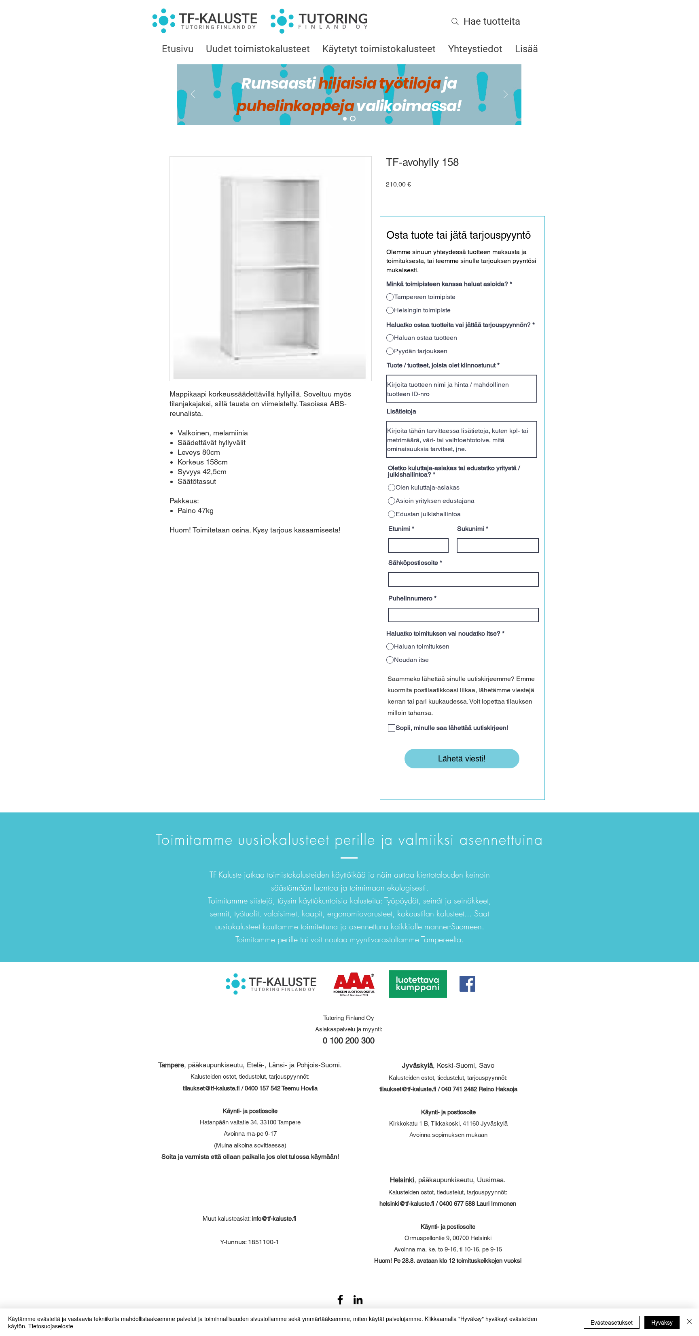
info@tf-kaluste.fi (274, 1218)
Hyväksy (662, 1322)
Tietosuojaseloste (50, 1326)
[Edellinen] (193, 95)
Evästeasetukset (612, 1322)
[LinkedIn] (358, 1299)
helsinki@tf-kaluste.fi (406, 1203)
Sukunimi (470, 529)
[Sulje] (689, 1322)
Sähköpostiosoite (413, 563)
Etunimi (399, 529)
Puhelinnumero (410, 598)
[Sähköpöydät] (345, 119)
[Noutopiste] (353, 118)
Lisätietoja (401, 411)
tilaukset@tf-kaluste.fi (211, 1088)
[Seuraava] (506, 95)
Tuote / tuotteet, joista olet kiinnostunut (441, 365)
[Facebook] (467, 984)
